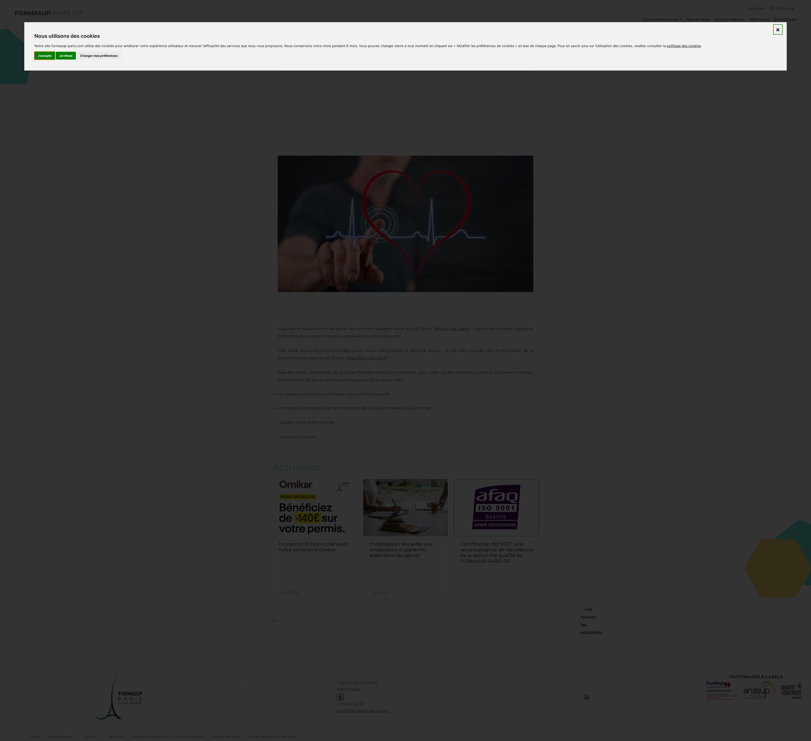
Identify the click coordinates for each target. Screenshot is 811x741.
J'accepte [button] (45, 55)
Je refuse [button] (65, 55)
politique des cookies (684, 46)
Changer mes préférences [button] (99, 55)
